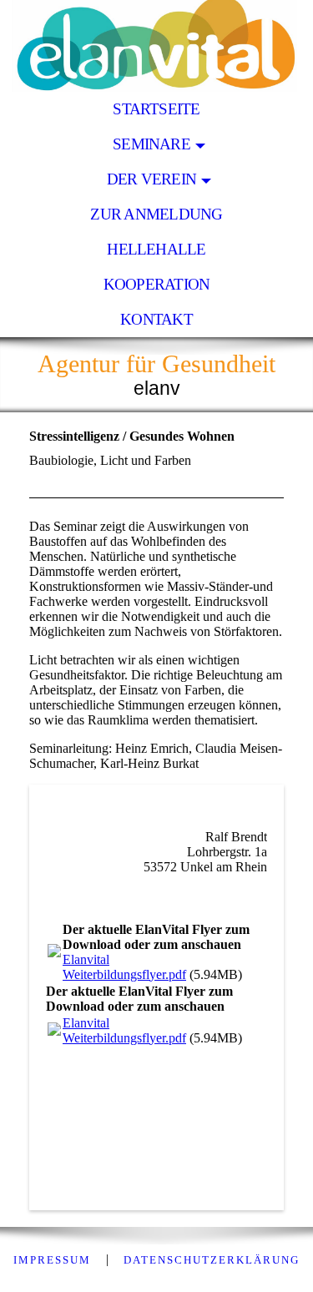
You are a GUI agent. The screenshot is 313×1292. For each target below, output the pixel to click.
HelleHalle (156, 249)
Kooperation (156, 284)
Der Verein (151, 179)
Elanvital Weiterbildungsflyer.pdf (124, 967)
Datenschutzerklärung (212, 1260)
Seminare (151, 144)
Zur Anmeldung (156, 214)
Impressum (52, 1260)
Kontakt (156, 319)
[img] (156, 46)
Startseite (156, 109)
